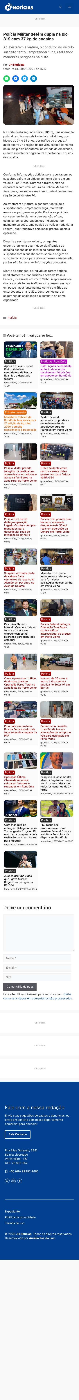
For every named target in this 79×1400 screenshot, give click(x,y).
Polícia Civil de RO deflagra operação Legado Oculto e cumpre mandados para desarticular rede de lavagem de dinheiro (19, 526)
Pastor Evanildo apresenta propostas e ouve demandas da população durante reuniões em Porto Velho (56, 423)
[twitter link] (7, 1181)
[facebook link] (19, 1181)
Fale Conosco (18, 1134)
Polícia (12, 317)
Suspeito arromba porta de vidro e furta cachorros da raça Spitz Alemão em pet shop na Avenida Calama (19, 579)
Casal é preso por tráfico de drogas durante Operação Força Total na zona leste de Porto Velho (20, 683)
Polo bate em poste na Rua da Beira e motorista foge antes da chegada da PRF (20, 731)
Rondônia (60, 361)
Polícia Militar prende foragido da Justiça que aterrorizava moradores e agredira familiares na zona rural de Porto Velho (20, 474)
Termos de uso (14, 1223)
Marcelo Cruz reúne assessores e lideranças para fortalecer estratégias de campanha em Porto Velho (56, 579)
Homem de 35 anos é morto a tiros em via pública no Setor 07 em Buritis (55, 683)
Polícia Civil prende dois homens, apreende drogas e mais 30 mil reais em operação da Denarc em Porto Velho (55, 525)
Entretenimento (15, 412)
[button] (60, 7)
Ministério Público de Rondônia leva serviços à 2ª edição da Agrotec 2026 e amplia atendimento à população (20, 423)
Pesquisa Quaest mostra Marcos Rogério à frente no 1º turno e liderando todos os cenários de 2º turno (55, 783)
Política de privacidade (20, 1217)
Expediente (12, 1211)
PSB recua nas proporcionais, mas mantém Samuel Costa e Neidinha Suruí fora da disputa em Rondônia (55, 831)
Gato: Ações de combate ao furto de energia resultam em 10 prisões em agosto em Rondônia (55, 370)
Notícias (46, 361)
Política (10, 361)
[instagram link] (13, 1181)
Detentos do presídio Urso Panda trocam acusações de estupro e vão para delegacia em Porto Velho (55, 732)
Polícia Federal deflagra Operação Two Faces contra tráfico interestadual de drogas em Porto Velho (55, 630)
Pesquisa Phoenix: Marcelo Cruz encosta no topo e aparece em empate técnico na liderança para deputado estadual (20, 632)
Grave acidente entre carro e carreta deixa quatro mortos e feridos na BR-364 (55, 472)
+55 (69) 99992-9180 (24, 1171)
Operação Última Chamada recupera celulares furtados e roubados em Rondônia (19, 781)
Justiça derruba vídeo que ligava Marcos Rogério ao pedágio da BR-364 (18, 880)
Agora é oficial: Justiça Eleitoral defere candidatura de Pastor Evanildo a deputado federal (18, 372)
